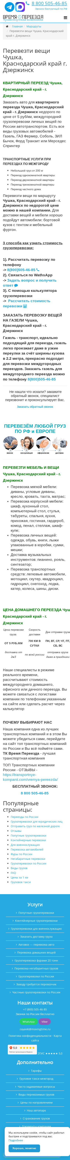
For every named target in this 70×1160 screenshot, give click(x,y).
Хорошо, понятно (24, 1148)
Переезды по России (24, 817)
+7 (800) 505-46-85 (35, 1009)
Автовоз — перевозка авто (36, 944)
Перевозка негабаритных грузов (36, 968)
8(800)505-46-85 (21, 270)
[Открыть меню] (65, 18)
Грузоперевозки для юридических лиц (36, 821)
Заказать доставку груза (36, 936)
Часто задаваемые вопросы (36, 1086)
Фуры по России (21, 854)
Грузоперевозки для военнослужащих (36, 928)
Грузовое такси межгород (36, 1078)
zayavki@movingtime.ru (35, 1029)
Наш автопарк (36, 1110)
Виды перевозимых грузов (36, 1094)
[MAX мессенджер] (20, 8)
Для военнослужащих (25, 845)
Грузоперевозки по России (28, 863)
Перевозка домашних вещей (36, 952)
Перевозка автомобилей (27, 849)
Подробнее (16, 1140)
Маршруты (33, 26)
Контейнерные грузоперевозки (36, 920)
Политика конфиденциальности (30, 1036)
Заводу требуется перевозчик (36, 984)
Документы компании (36, 1126)
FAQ (13, 873)
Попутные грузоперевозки (28, 835)
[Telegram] (9, 8)
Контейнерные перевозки (28, 840)
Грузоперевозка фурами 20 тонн (36, 960)
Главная (17, 26)
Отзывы (16, 831)
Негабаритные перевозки (28, 859)
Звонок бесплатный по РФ (51, 8)
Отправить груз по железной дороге (35, 826)
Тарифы (36, 1070)
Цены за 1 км (19, 877)
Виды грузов (19, 868)
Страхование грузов (36, 1118)
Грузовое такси (21, 882)
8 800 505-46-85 (49, 3)
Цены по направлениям (36, 1102)
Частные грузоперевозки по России (36, 992)
